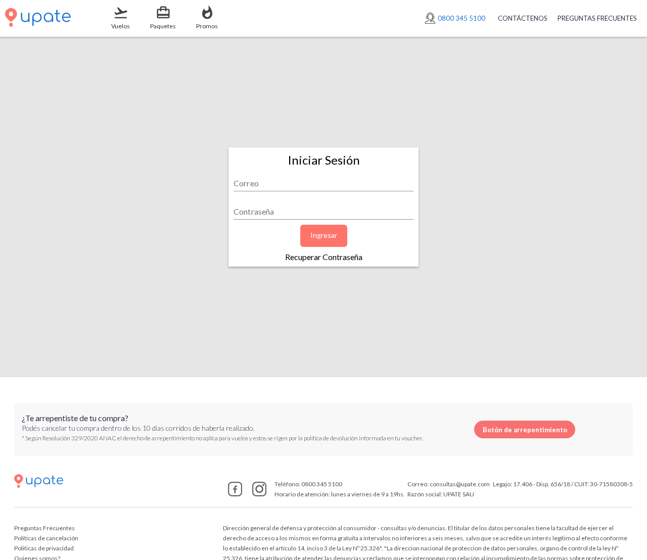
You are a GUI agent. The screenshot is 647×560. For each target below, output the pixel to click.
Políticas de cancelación (46, 538)
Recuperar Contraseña (323, 257)
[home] (114, 481)
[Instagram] (259, 493)
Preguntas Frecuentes (44, 528)
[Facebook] (235, 493)
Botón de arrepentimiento (525, 430)
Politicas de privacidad (44, 548)
